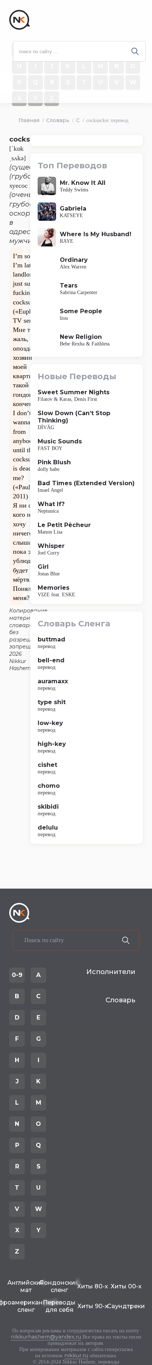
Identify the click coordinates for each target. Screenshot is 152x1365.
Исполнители (110, 972)
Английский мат (26, 1286)
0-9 (17, 974)
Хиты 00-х (126, 1286)
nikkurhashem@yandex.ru (46, 1336)
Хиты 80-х (92, 1286)
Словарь (57, 120)
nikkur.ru (76, 1355)
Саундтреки (126, 1306)
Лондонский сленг (59, 1286)
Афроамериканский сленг (26, 1306)
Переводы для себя (59, 1306)
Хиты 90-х (92, 1306)
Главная (28, 120)
